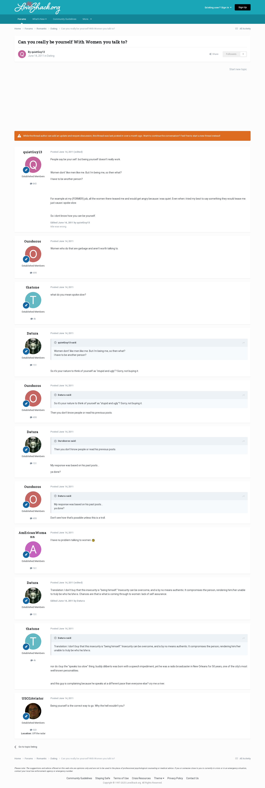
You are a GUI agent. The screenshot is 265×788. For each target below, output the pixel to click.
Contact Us (192, 778)
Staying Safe (102, 778)
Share (214, 54)
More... (86, 19)
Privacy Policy (175, 778)
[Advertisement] (132, 102)
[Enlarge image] (93, 540)
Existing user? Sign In (217, 7)
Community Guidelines (64, 19)
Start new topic (238, 69)
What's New (38, 19)
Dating (50, 55)
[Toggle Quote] (55, 342)
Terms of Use (121, 778)
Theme (158, 778)
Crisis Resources (141, 778)
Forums (22, 19)
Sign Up (242, 7)
